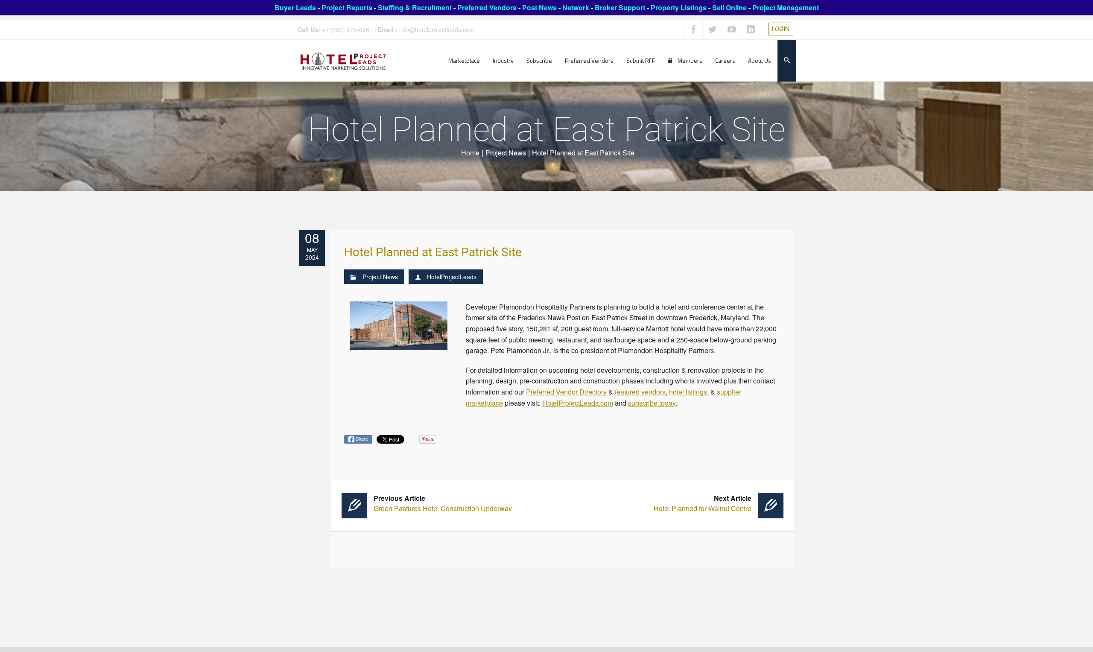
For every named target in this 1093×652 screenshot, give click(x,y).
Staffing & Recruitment (415, 7)
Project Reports (346, 7)
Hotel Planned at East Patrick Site (433, 252)
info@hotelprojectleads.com (436, 29)
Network (575, 7)
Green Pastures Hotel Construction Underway (443, 503)
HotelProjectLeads (451, 276)
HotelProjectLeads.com (577, 403)
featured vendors (640, 392)
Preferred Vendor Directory (566, 392)
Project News (505, 153)
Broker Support (620, 7)
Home (470, 153)
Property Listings (679, 7)
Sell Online (729, 7)
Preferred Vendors (487, 7)
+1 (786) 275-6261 (347, 29)
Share (361, 438)
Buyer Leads (295, 7)
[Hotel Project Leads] (343, 60)
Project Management (785, 7)
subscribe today (651, 403)
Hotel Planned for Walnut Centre (702, 503)
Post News (539, 7)
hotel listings (688, 392)
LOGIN (780, 29)
